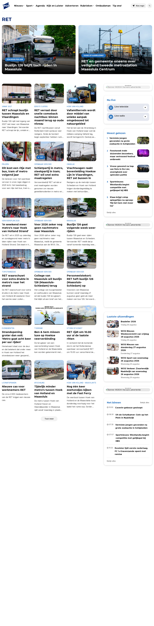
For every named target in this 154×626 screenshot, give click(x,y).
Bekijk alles (111, 212)
